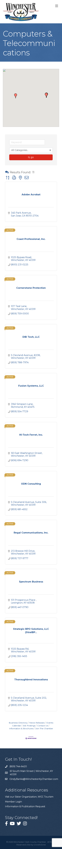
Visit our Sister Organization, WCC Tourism (29, 796)
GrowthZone (40, 844)
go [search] (32, 157)
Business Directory (18, 723)
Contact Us (42, 725)
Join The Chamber (44, 728)
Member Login (13, 801)
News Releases (37, 723)
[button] (46, 95)
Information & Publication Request (25, 806)
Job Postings (29, 725)
